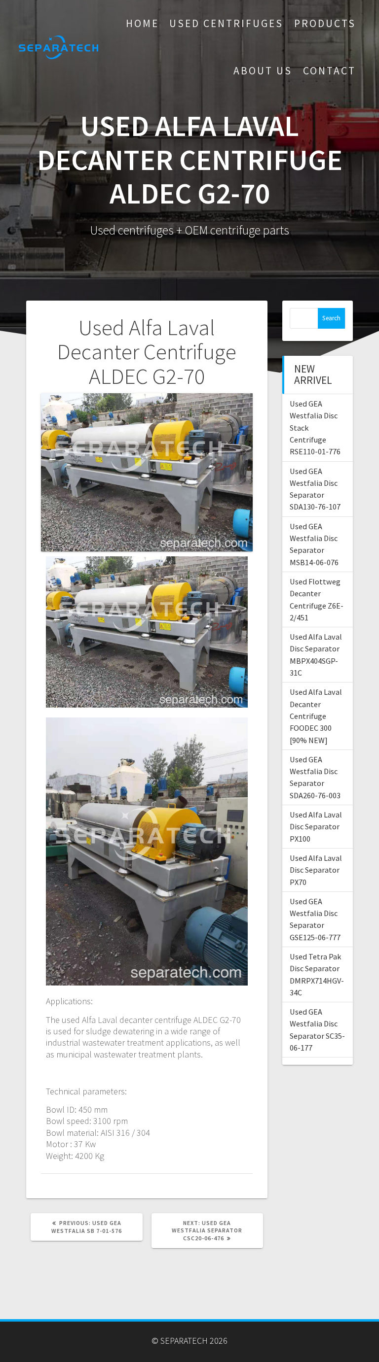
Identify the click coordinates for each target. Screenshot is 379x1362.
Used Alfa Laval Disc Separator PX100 (316, 827)
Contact (329, 70)
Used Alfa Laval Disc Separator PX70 (316, 870)
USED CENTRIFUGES (226, 23)
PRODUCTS (325, 23)
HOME (142, 23)
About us (262, 70)
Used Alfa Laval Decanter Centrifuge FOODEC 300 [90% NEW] (316, 716)
